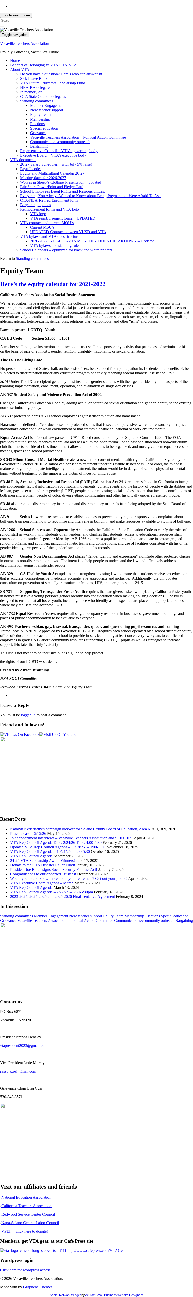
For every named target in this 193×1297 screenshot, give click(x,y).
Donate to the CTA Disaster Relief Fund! (42, 865)
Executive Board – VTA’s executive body (53, 155)
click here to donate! (32, 1231)
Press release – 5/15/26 (28, 833)
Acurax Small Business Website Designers (114, 1295)
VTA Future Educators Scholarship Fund (52, 83)
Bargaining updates (35, 205)
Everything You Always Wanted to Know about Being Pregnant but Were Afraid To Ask (90, 196)
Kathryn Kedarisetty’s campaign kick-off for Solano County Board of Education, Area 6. (80, 829)
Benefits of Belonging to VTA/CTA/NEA (43, 65)
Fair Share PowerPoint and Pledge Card (51, 187)
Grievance (38, 133)
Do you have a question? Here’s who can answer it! (61, 74)
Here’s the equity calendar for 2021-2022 (52, 284)
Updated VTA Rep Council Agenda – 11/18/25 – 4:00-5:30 (57, 847)
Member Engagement (47, 105)
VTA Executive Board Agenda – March (41, 883)
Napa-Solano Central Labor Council (30, 1223)
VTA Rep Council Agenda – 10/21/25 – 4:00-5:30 (50, 851)
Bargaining (39, 146)
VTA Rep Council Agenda (31, 856)
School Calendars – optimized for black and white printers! (66, 250)
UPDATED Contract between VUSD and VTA (68, 232)
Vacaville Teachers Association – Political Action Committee (78, 137)
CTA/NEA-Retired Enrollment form (49, 200)
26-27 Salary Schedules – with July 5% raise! (56, 164)
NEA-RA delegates (35, 87)
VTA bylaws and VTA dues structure (49, 236)
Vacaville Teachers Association (24, 43)
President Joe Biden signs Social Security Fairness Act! (53, 869)
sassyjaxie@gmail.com (18, 1071)
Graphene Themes (37, 1287)
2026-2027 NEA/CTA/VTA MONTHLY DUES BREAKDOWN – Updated (92, 241)
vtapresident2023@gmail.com (23, 1045)
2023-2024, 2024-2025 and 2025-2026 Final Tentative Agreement (62, 896)
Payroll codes (30, 169)
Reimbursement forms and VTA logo (49, 209)
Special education (44, 128)
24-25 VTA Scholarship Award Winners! (42, 860)
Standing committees (36, 101)
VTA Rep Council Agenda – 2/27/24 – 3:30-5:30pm (51, 892)
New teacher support (46, 110)
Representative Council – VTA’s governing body (59, 151)
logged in (28, 715)
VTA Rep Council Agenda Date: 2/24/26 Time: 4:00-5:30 (56, 842)
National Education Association (26, 1197)
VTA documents (23, 160)
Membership (40, 119)
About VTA (19, 69)
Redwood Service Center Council (28, 1214)
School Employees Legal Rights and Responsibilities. (62, 191)
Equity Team (40, 114)
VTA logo (38, 214)
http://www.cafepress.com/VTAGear (96, 1250)
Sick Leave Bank (33, 78)
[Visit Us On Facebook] (19, 734)
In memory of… (33, 92)
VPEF (6, 1231)
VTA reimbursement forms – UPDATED (62, 218)
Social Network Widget (65, 1295)
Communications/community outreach (60, 142)
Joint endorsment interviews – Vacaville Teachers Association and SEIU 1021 (71, 838)
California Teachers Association (26, 1206)
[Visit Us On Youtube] (57, 734)
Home (15, 60)
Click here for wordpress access (25, 1270)
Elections (37, 124)
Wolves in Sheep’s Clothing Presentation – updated (60, 182)
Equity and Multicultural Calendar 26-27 (52, 173)
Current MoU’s (42, 227)
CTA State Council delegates (43, 96)
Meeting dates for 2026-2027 (43, 178)
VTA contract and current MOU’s (47, 223)
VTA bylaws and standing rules (55, 245)
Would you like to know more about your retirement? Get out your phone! (68, 878)
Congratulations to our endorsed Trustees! (43, 874)
